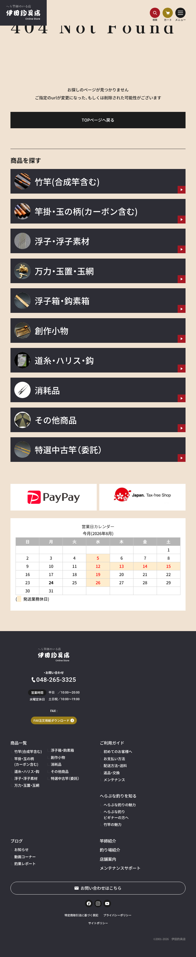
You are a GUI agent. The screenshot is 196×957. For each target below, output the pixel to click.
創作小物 (58, 757)
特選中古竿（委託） (65, 778)
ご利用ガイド (112, 743)
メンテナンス (114, 779)
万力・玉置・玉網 (26, 785)
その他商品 (60, 771)
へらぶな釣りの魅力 (120, 804)
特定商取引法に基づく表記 (81, 915)
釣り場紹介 (110, 850)
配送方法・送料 (115, 765)
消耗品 (56, 764)
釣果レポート (25, 863)
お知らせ (21, 849)
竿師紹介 (108, 841)
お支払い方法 (114, 758)
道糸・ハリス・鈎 (26, 771)
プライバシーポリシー (117, 915)
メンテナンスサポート (120, 868)
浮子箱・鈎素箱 (62, 750)
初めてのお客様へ (118, 751)
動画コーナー (25, 856)
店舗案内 (108, 859)
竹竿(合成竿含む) (28, 751)
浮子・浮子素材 (26, 778)
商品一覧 (18, 743)
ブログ (16, 841)
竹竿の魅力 (112, 824)
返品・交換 (112, 772)
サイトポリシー (98, 923)
